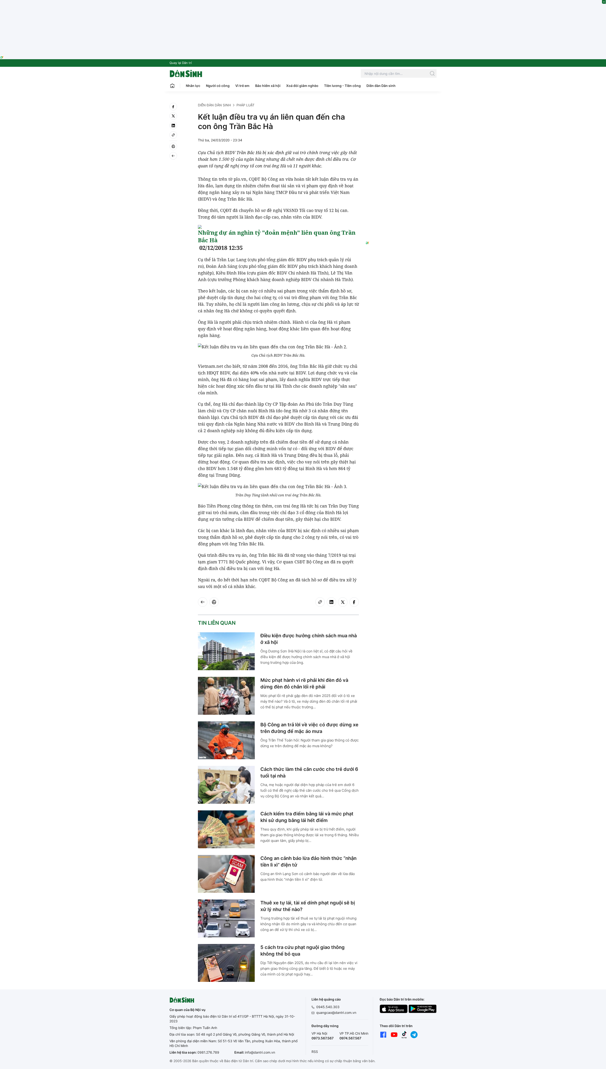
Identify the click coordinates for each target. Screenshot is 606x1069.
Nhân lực (193, 86)
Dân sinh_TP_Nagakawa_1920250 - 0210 (303, 2)
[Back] (173, 156)
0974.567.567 (350, 1038)
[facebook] (173, 106)
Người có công (218, 86)
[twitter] (173, 116)
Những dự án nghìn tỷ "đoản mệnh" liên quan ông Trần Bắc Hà (277, 236)
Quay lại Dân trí (180, 63)
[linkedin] (173, 125)
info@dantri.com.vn (260, 1052)
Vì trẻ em (242, 86)
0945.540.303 (327, 1007)
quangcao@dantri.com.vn (336, 1013)
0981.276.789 (208, 1052)
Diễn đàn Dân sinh (381, 86)
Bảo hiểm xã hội (268, 86)
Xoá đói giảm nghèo (302, 86)
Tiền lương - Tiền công (342, 86)
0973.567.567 (323, 1038)
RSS (315, 1052)
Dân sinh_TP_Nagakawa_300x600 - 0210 (401, 108)
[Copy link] (173, 135)
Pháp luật (245, 105)
